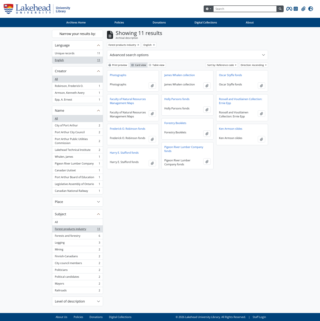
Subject (60, 214)
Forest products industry (77, 229)
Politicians (77, 270)
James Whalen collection (179, 75)
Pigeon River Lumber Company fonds (183, 149)
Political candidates (77, 277)
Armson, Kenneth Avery (77, 93)
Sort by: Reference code (220, 65)
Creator (60, 71)
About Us (61, 317)
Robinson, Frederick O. (77, 86)
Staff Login (259, 317)
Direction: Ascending (252, 65)
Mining (77, 250)
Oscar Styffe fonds (230, 75)
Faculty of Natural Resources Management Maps (128, 101)
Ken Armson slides (230, 129)
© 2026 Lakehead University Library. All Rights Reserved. (211, 317)
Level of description (70, 301)
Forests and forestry (77, 236)
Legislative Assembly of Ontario (77, 184)
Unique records (77, 54)
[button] (288, 8)
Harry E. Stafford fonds (124, 153)
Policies (119, 22)
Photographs (118, 75)
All (56, 79)
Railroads (77, 291)
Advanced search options (129, 55)
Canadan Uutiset (77, 171)
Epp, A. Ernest (77, 100)
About (250, 22)
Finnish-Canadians (77, 257)
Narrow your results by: (78, 33)
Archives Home (76, 22)
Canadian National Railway (77, 191)
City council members (77, 264)
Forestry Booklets (175, 123)
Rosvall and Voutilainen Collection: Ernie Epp (240, 101)
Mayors (77, 284)
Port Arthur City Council (77, 133)
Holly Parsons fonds (177, 99)
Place (59, 201)
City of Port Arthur (77, 126)
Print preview (119, 65)
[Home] (38, 8)
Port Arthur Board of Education (77, 178)
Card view (140, 65)
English (77, 60)
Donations (159, 22)
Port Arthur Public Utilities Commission (77, 141)
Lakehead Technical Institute (77, 150)
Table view (158, 65)
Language (62, 45)
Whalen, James (77, 157)
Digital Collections (205, 22)
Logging (77, 243)
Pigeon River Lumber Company (77, 164)
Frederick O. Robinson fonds (127, 129)
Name (59, 110)
